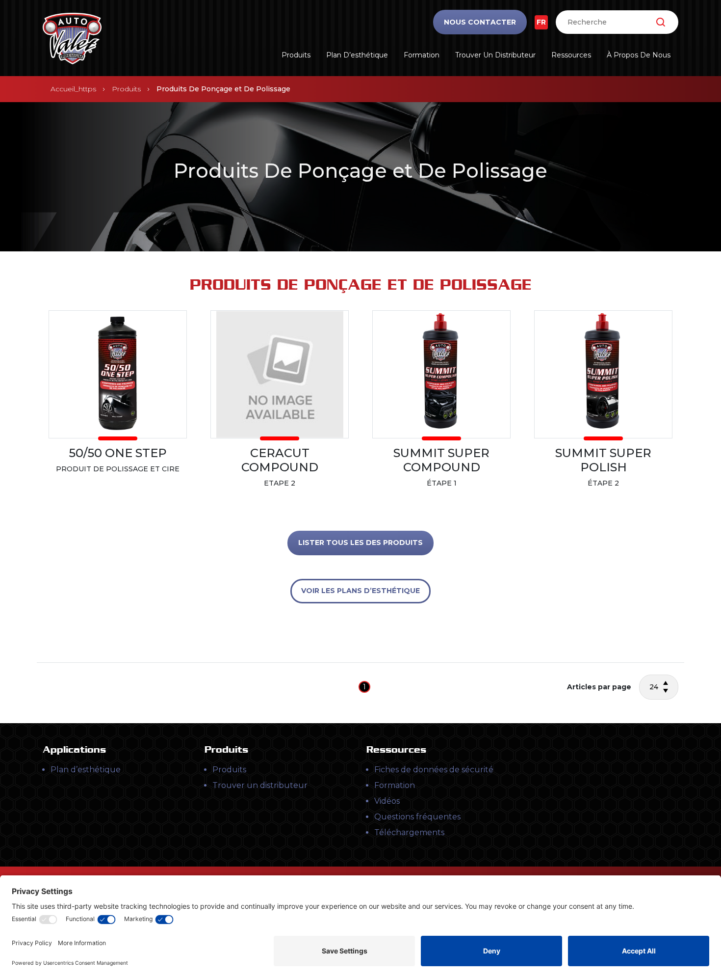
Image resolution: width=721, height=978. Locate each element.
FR (541, 22)
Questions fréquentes (417, 816)
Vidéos (387, 801)
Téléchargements (409, 832)
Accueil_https (73, 88)
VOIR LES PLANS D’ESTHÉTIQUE (360, 590)
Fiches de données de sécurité (433, 769)
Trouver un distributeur (495, 55)
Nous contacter (480, 22)
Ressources (571, 55)
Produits (296, 55)
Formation (421, 55)
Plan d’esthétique (357, 55)
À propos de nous (638, 55)
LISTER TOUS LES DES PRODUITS (360, 542)
